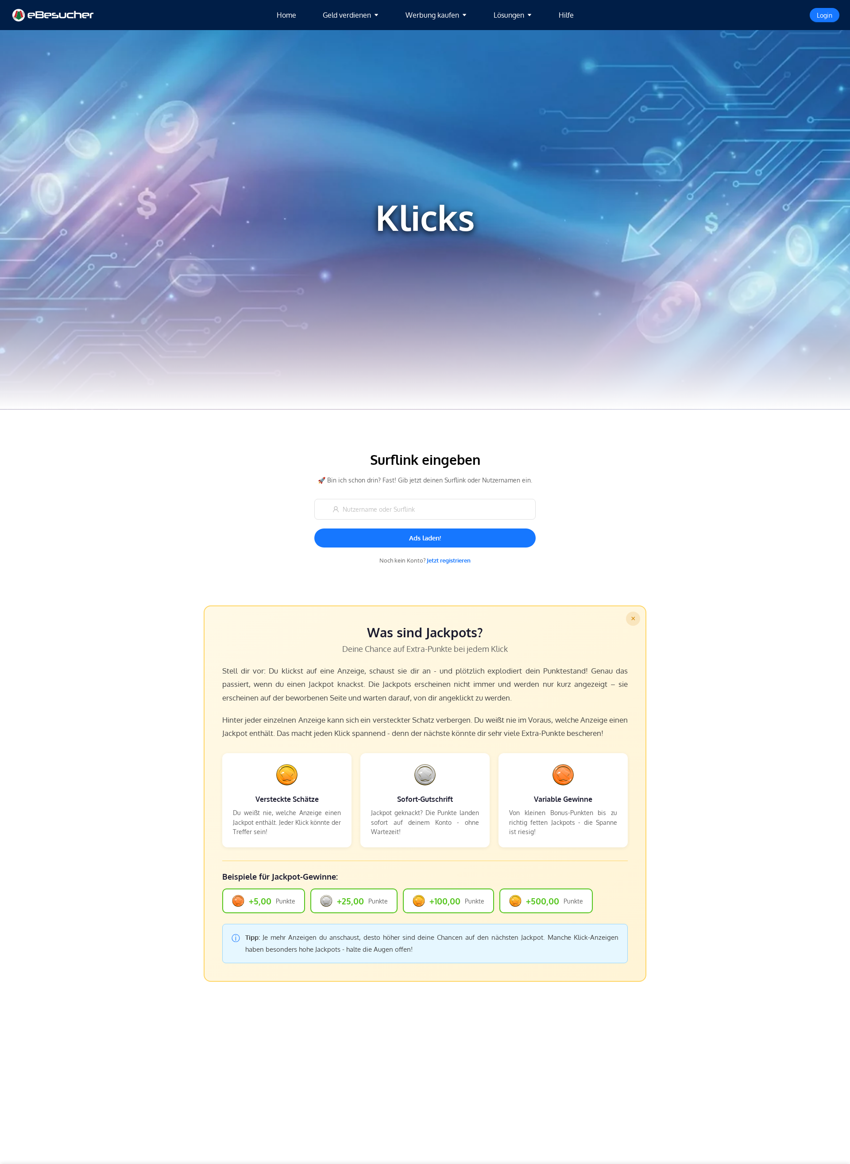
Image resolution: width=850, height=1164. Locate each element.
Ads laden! (425, 538)
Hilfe (566, 15)
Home (286, 15)
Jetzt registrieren (449, 560)
